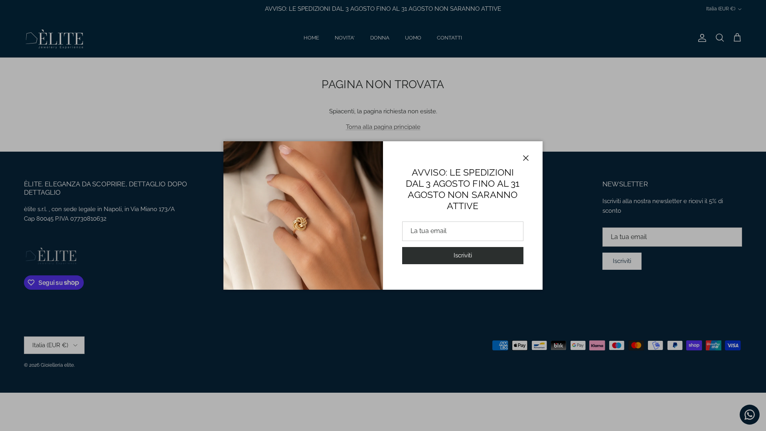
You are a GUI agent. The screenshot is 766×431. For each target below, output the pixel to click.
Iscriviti (463, 255)
